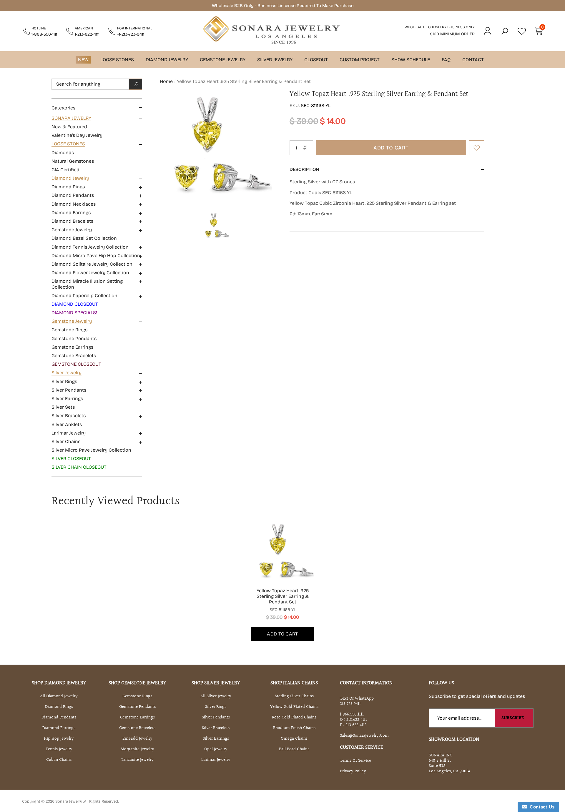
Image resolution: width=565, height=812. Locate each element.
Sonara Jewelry (69, 801)
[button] (505, 31)
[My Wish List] (522, 31)
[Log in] (487, 31)
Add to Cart (390, 147)
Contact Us (541, 806)
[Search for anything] (96, 84)
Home (166, 81)
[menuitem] (96, 127)
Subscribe (512, 718)
